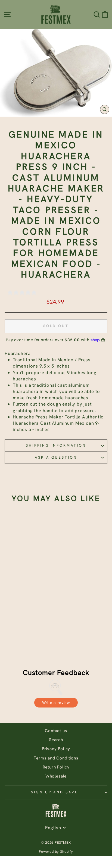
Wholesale (56, 776)
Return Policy (56, 767)
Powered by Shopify (56, 851)
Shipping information (56, 445)
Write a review (56, 702)
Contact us (56, 730)
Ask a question (56, 457)
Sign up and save (55, 792)
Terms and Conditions (56, 758)
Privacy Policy (56, 749)
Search (56, 740)
